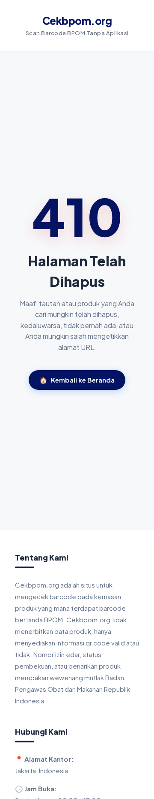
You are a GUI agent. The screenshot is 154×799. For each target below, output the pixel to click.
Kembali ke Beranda (77, 380)
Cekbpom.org (77, 20)
